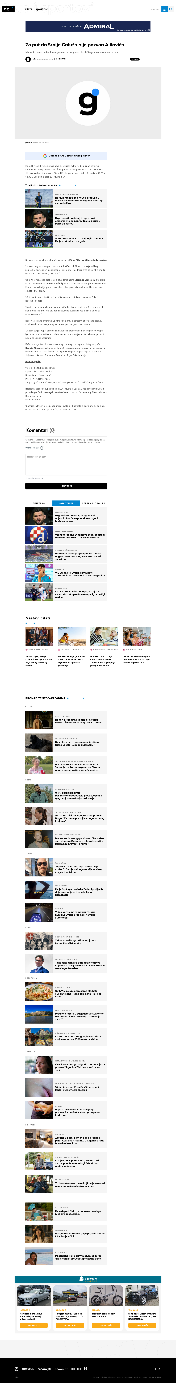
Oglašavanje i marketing (115, 1377)
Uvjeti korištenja (129, 1377)
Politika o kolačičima (154, 1377)
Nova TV (16, 1369)
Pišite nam (95, 1377)
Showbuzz (61, 1369)
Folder (76, 1369)
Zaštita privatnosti (141, 1377)
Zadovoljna (45, 1369)
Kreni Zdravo (85, 1369)
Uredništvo (103, 1377)
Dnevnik (28, 1369)
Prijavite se (66, 486)
